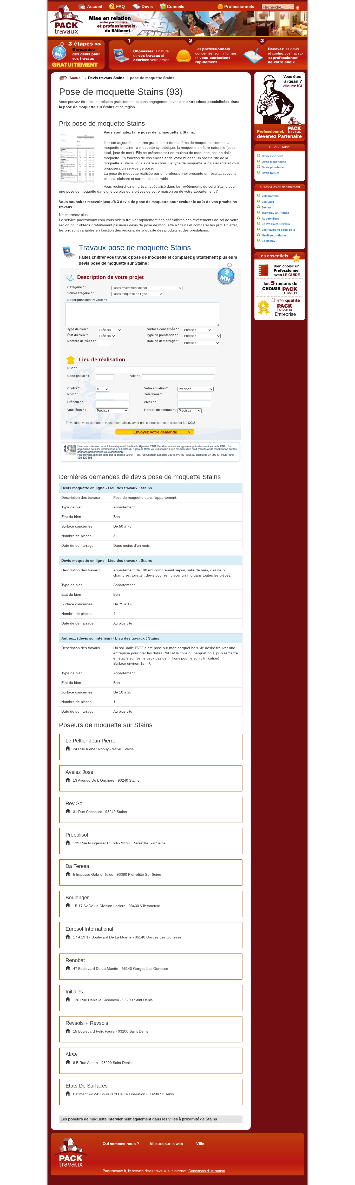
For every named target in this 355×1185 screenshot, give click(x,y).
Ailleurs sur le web (166, 1143)
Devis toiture (270, 173)
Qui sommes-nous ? (121, 1143)
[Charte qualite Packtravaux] (279, 306)
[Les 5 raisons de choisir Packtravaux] (279, 287)
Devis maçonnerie (274, 162)
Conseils (175, 6)
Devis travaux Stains (107, 78)
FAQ (120, 6)
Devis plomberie (273, 167)
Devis (147, 6)
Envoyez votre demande (155, 432)
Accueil (94, 6)
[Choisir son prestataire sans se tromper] (279, 269)
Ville (200, 1143)
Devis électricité (272, 156)
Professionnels (239, 6)
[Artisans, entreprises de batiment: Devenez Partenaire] (279, 106)
